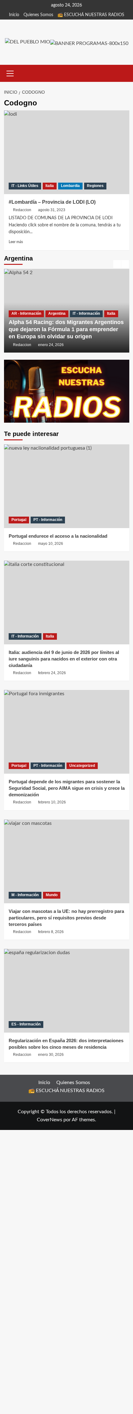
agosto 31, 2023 (51, 210)
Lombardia (70, 186)
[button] (10, 72)
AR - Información (26, 313)
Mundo (52, 895)
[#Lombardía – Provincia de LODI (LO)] (66, 152)
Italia (49, 186)
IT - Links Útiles (24, 186)
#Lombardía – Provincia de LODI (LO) (52, 202)
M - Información (25, 895)
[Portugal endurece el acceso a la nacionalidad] (66, 486)
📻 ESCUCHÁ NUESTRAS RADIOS (91, 15)
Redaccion (22, 210)
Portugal (18, 520)
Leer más (16, 242)
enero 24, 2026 (51, 345)
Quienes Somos (38, 15)
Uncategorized (82, 765)
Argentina (57, 313)
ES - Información (26, 1024)
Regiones (95, 186)
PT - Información (47, 520)
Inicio (14, 15)
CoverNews (49, 1119)
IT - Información (86, 313)
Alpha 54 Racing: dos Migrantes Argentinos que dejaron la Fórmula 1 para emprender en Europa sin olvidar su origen (66, 329)
